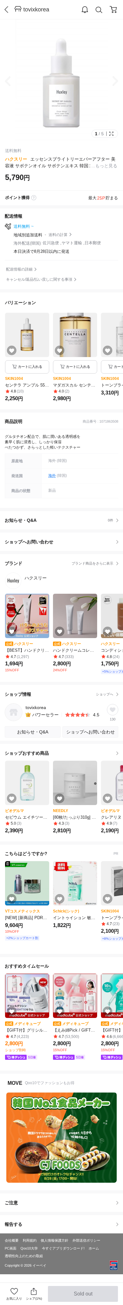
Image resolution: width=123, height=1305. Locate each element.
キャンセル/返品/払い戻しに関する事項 (39, 279)
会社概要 (12, 1240)
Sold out (83, 1296)
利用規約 (30, 1240)
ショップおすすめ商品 (27, 753)
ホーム (94, 1248)
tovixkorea (36, 9)
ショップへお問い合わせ (64, 541)
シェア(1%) (34, 1298)
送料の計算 (58, 235)
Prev (12, 81)
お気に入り (14, 1298)
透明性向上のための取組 (24, 1256)
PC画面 (10, 1248)
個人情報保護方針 (54, 1240)
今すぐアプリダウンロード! (63, 1248)
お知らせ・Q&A (59, 520)
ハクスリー (16, 159)
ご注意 (11, 1202)
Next (110, 81)
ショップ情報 (59, 694)
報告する (13, 1224)
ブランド (59, 563)
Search (99, 10)
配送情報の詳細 (19, 269)
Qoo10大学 (29, 1248)
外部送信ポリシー (86, 1240)
